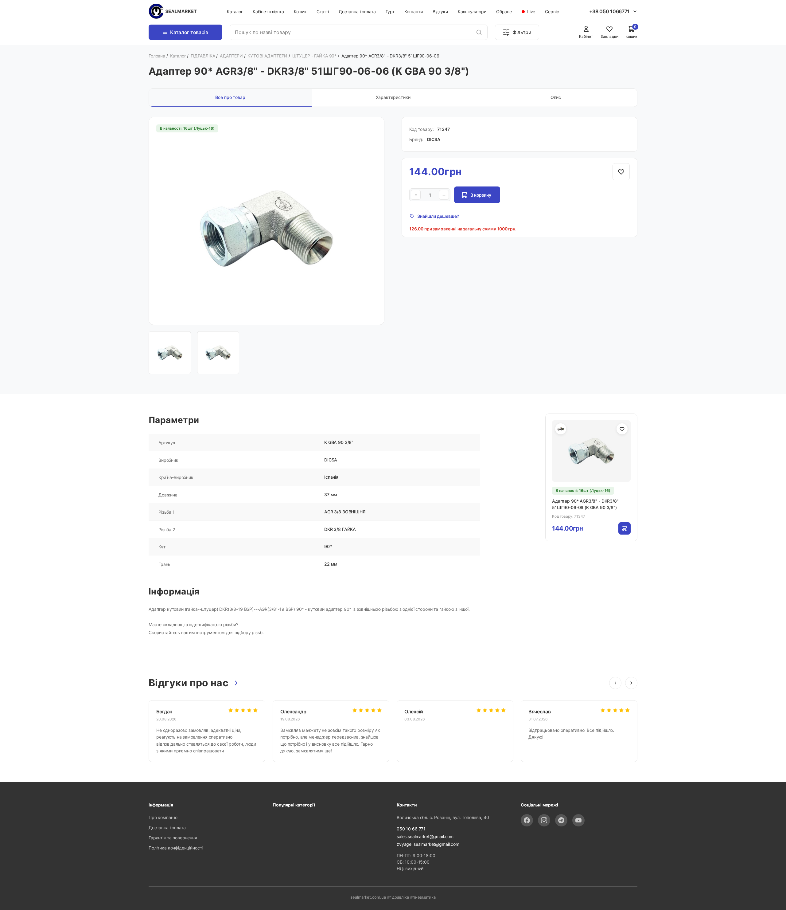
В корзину (480, 195)
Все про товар (230, 97)
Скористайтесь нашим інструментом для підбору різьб (206, 632)
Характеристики (393, 97)
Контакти (413, 11)
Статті (323, 11)
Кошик (300, 11)
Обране (504, 11)
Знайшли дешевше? (438, 216)
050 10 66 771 (411, 828)
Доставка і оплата (357, 11)
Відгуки (440, 11)
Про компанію (163, 817)
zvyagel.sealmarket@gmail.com (428, 844)
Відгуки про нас (188, 683)
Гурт (390, 11)
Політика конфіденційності (176, 847)
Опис (556, 97)
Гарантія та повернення (173, 837)
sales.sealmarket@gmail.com (425, 836)
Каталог (235, 11)
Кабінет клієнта (268, 11)
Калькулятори (472, 11)
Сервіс (552, 11)
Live (530, 11)
